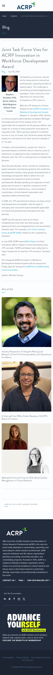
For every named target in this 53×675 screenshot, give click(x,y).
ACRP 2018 (15, 233)
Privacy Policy (23, 657)
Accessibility (8, 657)
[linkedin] (5, 599)
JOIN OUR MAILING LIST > (38, 580)
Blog (3, 71)
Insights (14, 16)
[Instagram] (19, 599)
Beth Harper (30, 241)
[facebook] (14, 599)
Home (4, 16)
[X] (24, 599)
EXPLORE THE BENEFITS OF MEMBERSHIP (22, 640)
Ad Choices (27, 660)
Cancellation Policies (41, 657)
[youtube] (9, 599)
